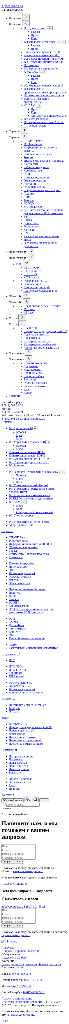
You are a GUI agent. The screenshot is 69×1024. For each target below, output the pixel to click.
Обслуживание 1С (35, 280)
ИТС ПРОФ (31, 267)
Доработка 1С (32, 337)
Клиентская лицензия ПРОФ (42, 52)
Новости (29, 392)
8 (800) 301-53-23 (12, 6)
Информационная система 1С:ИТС (31, 544)
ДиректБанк (31, 223)
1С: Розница (31, 65)
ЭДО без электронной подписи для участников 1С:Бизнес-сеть (43, 211)
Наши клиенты (33, 372)
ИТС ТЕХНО (32, 270)
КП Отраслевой (33, 206)
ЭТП (27, 216)
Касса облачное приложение (41, 236)
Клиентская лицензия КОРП (42, 55)
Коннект (29, 229)
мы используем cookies (20, 1014)
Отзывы (43, 964)
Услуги (5, 717)
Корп (34, 38)
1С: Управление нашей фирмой (43, 85)
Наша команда (33, 369)
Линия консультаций (37, 177)
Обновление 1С (33, 284)
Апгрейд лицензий (35, 125)
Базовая (35, 31)
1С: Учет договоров (36, 118)
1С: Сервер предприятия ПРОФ (44, 58)
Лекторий (30, 183)
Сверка (28, 219)
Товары (28, 157)
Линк (27, 196)
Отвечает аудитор (35, 180)
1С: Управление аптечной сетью (44, 122)
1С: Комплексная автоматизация (44, 95)
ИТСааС (29, 312)
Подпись (29, 193)
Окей (4, 1020)
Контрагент (31, 163)
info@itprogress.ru (34, 418)
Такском (29, 200)
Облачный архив (34, 186)
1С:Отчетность (33, 144)
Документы (31, 366)
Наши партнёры (34, 376)
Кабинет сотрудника (36, 167)
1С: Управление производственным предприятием (45, 90)
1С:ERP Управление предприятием (36, 100)
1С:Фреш (29, 309)
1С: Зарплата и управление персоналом (34, 471)
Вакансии (30, 379)
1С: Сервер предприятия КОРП (43, 61)
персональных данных (28, 871)
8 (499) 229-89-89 (12, 412)
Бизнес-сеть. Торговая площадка (44, 160)
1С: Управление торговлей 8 (42, 41)
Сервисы (7, 531)
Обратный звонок (12, 800)
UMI (26, 233)
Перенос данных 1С (36, 334)
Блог (26, 389)
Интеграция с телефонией (40, 344)
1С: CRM (30, 105)
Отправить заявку (13, 861)
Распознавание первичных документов (33, 647)
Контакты (15, 395)
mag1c (27, 239)
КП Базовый (31, 277)
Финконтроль (32, 226)
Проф (34, 35)
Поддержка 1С (10, 654)
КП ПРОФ (30, 274)
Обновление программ (38, 154)
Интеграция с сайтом (37, 341)
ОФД (27, 173)
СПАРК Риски (33, 140)
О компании (9, 749)
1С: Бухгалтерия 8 (35, 28)
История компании (35, 363)
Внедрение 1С (33, 327)
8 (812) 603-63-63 (12, 405)
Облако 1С (8, 698)
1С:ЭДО (29, 203)
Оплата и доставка (35, 382)
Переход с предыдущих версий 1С (45, 331)
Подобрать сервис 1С (14, 883)
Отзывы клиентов (35, 386)
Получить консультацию (16, 998)
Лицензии (7, 421)
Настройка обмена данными (41, 347)
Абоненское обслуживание (40, 290)
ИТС (19, 263)
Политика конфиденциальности (21, 1001)
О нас (5, 964)
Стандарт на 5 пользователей (49, 115)
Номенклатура (33, 170)
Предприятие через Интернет (42, 190)
